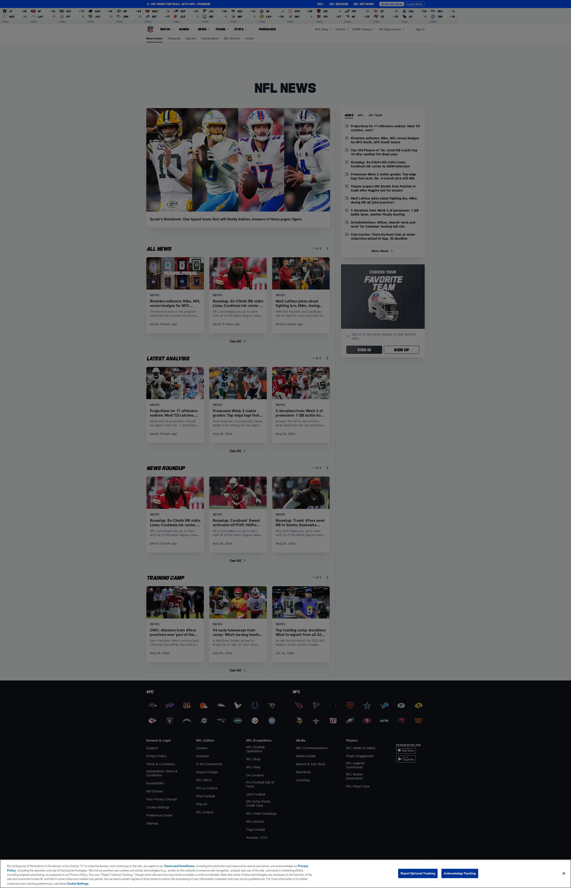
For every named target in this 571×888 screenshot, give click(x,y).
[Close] (564, 873)
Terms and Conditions (179, 866)
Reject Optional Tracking (418, 873)
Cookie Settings (78, 883)
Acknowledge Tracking (460, 873)
